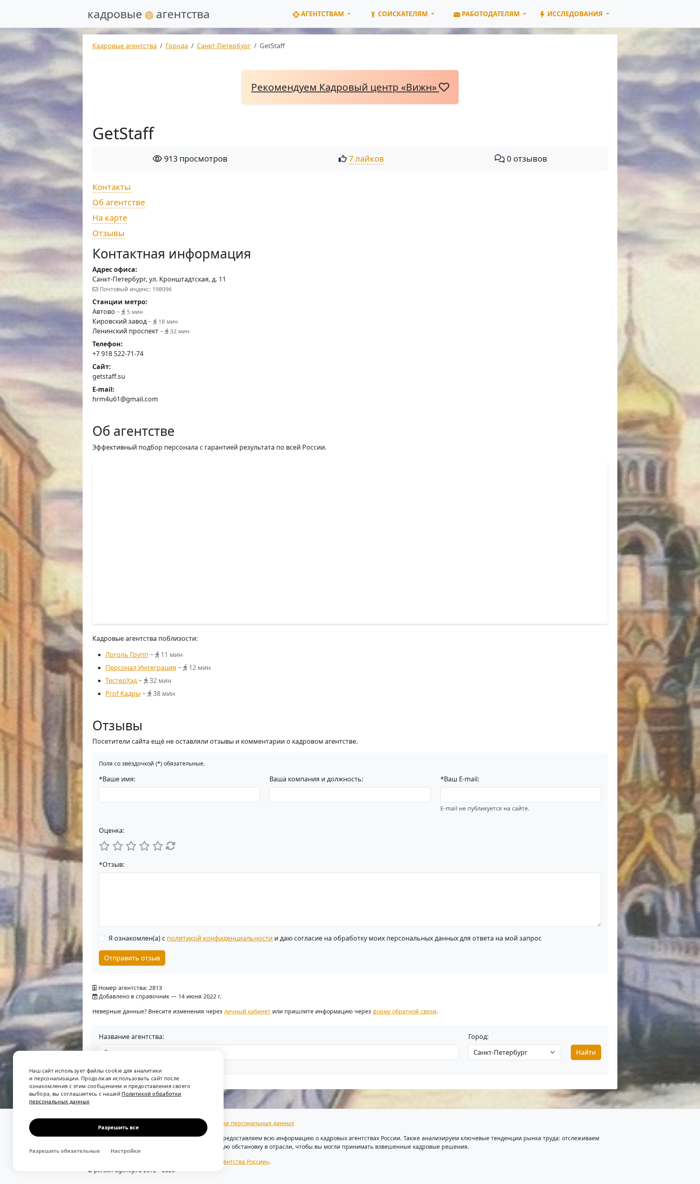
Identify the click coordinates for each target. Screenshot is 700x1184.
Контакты (111, 186)
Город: (478, 1036)
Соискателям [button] (402, 13)
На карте (109, 217)
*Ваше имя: (117, 778)
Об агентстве (118, 202)
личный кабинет (247, 1011)
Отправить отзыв (132, 958)
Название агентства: (131, 1036)
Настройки (126, 1150)
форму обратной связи (404, 1011)
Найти (586, 1052)
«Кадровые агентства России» (227, 1161)
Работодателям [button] (490, 13)
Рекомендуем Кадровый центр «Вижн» (345, 87)
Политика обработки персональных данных (232, 1123)
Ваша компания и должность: (316, 778)
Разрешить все (118, 1127)
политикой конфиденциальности (220, 938)
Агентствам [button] (322, 13)
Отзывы (108, 233)
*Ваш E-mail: (459, 778)
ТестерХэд (121, 680)
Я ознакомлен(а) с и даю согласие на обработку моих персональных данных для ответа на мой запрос (325, 938)
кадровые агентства (149, 13)
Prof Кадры (123, 693)
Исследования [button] (575, 13)
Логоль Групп (126, 654)
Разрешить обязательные (64, 1150)
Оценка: (111, 830)
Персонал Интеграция (140, 667)
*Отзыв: (111, 864)
